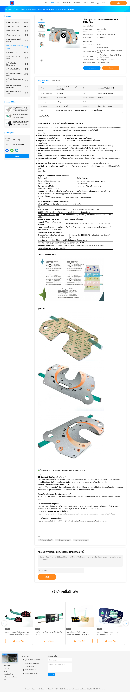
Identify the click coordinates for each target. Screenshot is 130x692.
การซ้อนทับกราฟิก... (17, 52)
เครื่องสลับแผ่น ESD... (17, 69)
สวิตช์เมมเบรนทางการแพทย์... (17, 58)
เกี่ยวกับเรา (7, 668)
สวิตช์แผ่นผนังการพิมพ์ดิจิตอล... (17, 40)
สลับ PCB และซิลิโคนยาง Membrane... (17, 86)
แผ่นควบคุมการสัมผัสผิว (81, 540)
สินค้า (6, 663)
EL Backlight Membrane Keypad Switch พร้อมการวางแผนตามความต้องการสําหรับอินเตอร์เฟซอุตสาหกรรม (21, 122)
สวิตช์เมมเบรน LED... (17, 22)
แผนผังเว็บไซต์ (8, 674)
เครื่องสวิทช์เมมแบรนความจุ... (17, 80)
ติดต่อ (17, 156)
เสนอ (47, 577)
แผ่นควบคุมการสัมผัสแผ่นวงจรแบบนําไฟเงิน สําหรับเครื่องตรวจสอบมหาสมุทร (17, 634)
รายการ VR (7, 665)
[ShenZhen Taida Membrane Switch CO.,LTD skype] (16, 150)
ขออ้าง (118, 3)
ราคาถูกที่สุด (91, 68)
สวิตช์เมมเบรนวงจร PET (63, 540)
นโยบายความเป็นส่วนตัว (11, 678)
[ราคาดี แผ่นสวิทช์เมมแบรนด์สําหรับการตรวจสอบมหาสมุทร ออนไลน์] (110, 616)
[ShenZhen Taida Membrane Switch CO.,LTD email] (7, 150)
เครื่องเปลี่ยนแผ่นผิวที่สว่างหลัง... (17, 47)
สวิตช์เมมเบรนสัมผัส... (17, 26)
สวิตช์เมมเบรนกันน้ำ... (17, 35)
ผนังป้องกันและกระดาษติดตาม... (17, 93)
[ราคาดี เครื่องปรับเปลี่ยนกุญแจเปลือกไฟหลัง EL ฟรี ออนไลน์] (49, 616)
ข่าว (5, 671)
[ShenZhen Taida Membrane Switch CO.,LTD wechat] (12, 150)
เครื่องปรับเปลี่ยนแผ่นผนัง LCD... (17, 74)
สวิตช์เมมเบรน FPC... (17, 31)
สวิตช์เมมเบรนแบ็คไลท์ (46, 540)
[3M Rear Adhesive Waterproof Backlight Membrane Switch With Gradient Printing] (63, 35)
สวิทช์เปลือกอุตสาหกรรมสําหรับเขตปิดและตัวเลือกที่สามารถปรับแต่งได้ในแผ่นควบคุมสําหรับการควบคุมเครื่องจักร (20, 109)
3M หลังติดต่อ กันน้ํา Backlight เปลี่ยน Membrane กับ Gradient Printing (78, 634)
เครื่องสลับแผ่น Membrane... (17, 64)
